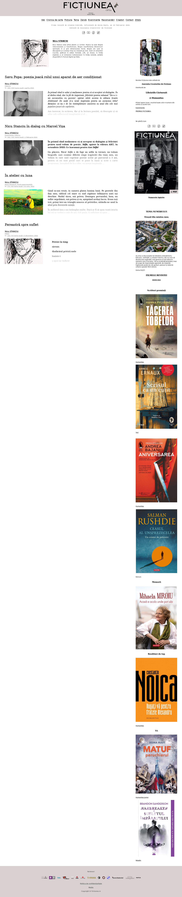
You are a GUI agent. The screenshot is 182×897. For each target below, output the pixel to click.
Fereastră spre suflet (21, 224)
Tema (76, 20)
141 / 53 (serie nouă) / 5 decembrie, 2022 (22, 235)
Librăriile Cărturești (156, 92)
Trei (137, 432)
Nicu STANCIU (11, 84)
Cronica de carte (54, 20)
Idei (43, 20)
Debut (7, 233)
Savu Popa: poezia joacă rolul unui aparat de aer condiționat (53, 77)
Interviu (8, 86)
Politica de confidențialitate (91, 883)
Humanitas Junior (142, 797)
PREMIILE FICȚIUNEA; (143, 111)
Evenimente (94, 20)
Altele (138, 20)
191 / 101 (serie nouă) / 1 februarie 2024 (22, 137)
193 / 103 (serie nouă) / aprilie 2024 (20, 88)
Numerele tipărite (156, 197)
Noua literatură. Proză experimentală (18, 184)
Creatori (120, 20)
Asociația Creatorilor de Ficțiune (156, 84)
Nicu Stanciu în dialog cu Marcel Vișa (35, 126)
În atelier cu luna (18, 175)
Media (91, 887)
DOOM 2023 (156, 280)
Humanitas (157, 98)
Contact (129, 20)
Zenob (83, 20)
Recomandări (108, 20)
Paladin (138, 860)
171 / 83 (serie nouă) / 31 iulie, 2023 (20, 186)
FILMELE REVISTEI (156, 275)
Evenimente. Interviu (12, 135)
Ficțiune (68, 20)
